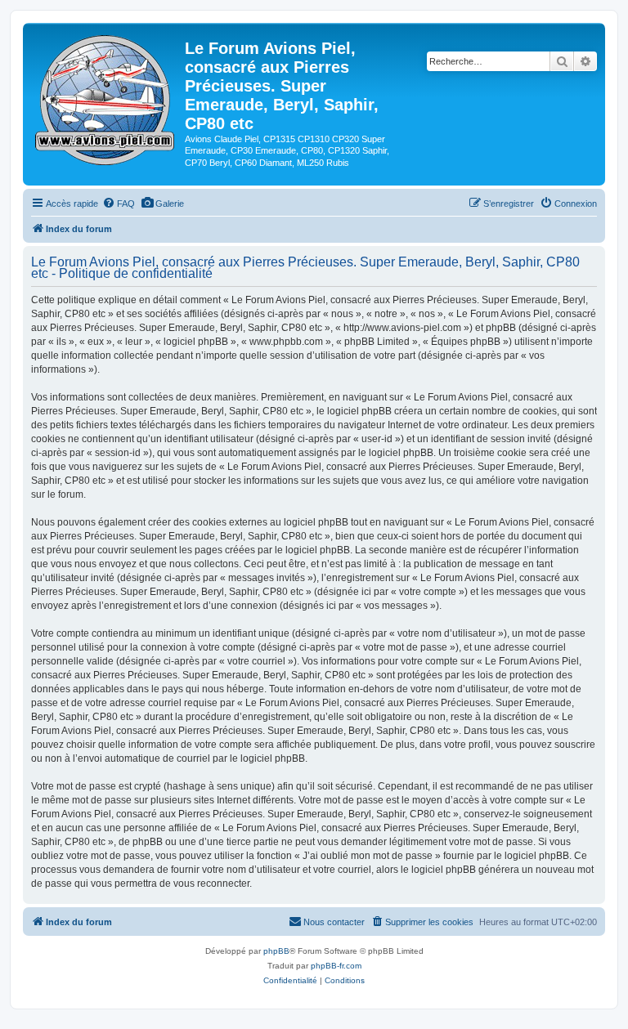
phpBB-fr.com (336, 965)
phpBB (276, 950)
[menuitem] (118, 203)
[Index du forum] (106, 97)
